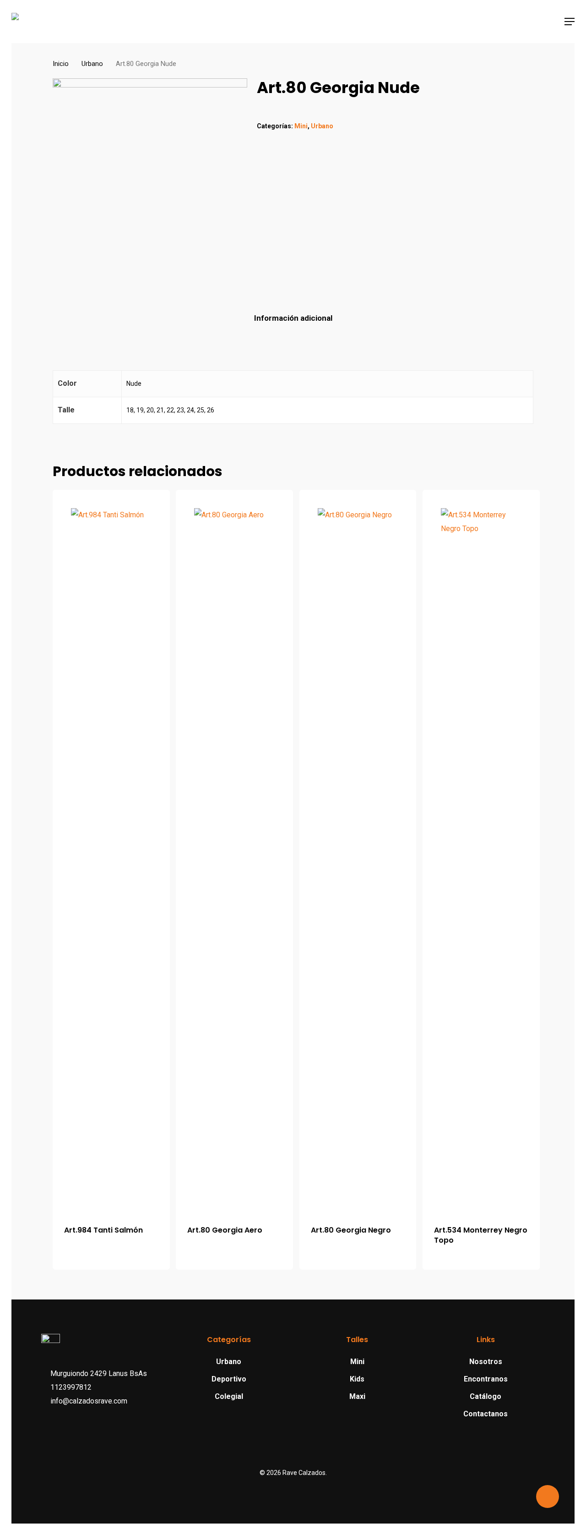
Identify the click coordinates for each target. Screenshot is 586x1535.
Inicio (61, 64)
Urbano (92, 64)
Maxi (357, 1396)
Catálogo (485, 1396)
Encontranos (486, 1379)
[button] (569, 21)
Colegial (229, 1396)
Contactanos (485, 1413)
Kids (357, 1379)
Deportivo (229, 1379)
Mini (301, 126)
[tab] (293, 318)
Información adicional (293, 318)
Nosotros (485, 1361)
